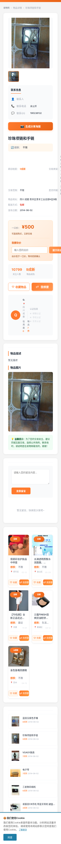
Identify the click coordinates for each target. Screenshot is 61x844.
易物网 (6, 8)
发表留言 (21, 491)
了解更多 (23, 829)
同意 (10, 837)
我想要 (45, 287)
